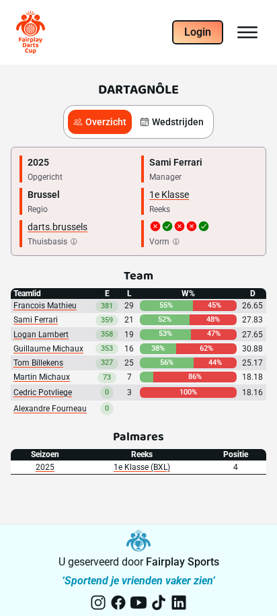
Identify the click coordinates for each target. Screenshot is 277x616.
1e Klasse (169, 194)
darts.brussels (57, 226)
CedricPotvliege (42, 392)
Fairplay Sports (182, 561)
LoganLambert (41, 334)
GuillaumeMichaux (48, 348)
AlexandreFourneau (50, 408)
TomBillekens (38, 363)
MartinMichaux (41, 377)
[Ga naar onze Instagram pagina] (98, 602)
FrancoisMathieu (45, 305)
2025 (45, 467)
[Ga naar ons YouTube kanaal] (138, 602)
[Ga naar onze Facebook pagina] (118, 602)
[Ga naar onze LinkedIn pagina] (179, 602)
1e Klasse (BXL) (142, 467)
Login (197, 32)
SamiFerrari (35, 319)
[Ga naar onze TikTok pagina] (159, 602)
